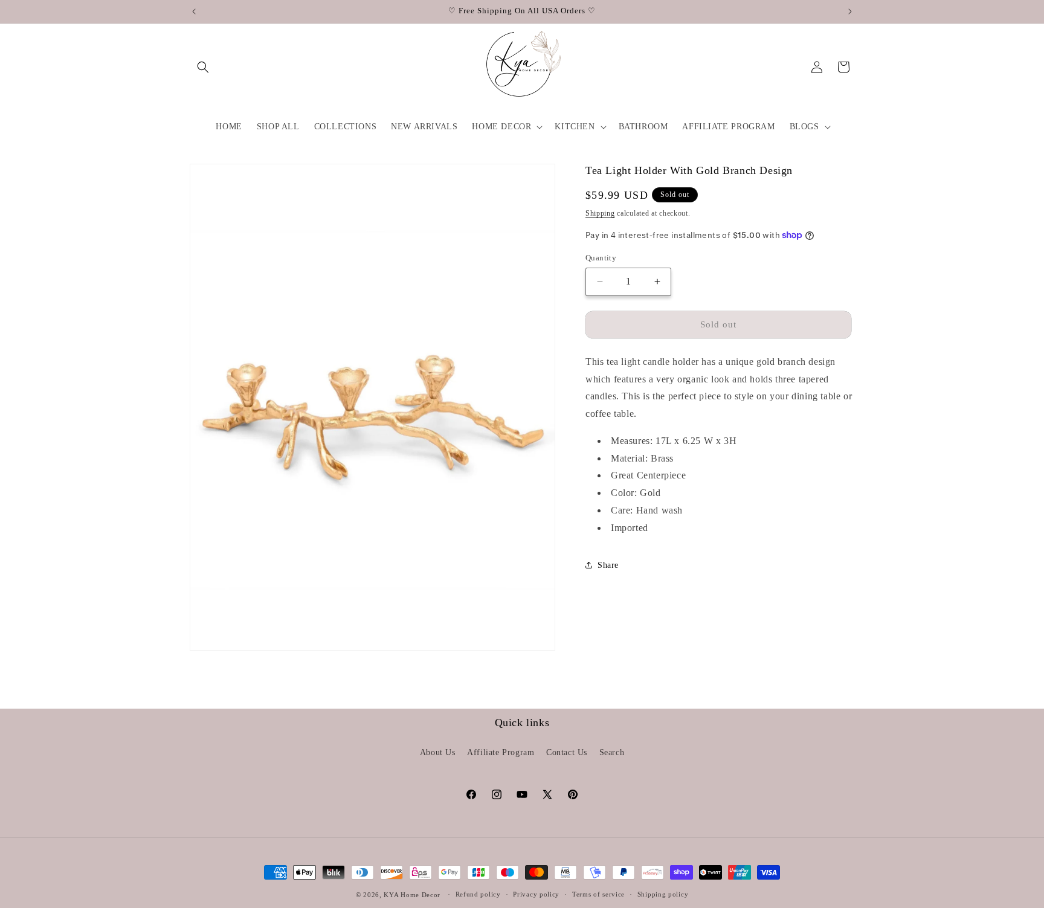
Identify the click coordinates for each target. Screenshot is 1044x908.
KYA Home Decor (412, 894)
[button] (203, 67)
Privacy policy (536, 894)
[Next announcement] (850, 11)
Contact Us (566, 752)
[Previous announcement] (194, 11)
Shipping (600, 212)
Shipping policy (663, 894)
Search (612, 752)
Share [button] (608, 565)
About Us (438, 752)
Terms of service (598, 894)
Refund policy (478, 894)
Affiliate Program (500, 752)
